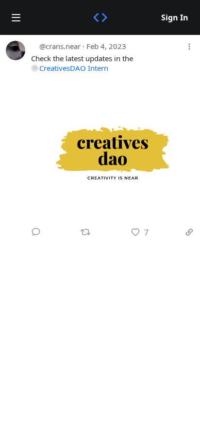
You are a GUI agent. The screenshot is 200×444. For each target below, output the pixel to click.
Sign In (174, 17)
